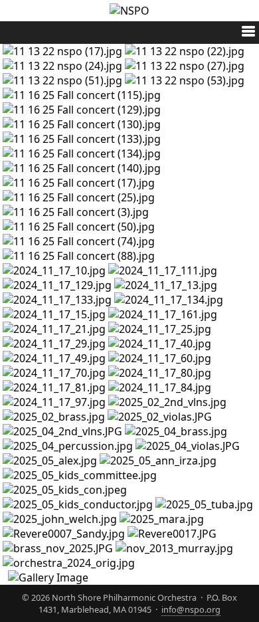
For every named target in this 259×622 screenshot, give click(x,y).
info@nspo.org (190, 609)
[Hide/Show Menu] (243, 33)
